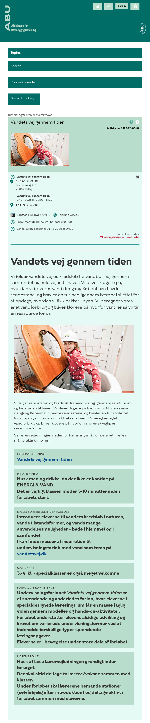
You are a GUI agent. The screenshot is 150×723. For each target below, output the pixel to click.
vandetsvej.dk (32, 553)
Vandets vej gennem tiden (44, 459)
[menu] (121, 6)
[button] (75, 53)
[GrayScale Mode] (108, 6)
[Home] (97, 6)
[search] (75, 66)
